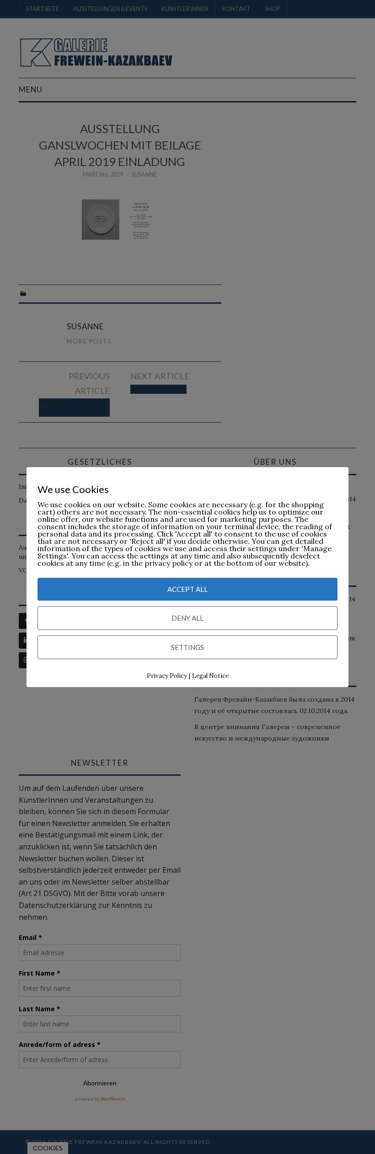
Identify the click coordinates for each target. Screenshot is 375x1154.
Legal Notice (210, 676)
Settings (187, 647)
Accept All (187, 589)
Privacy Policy (167, 676)
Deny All (187, 618)
